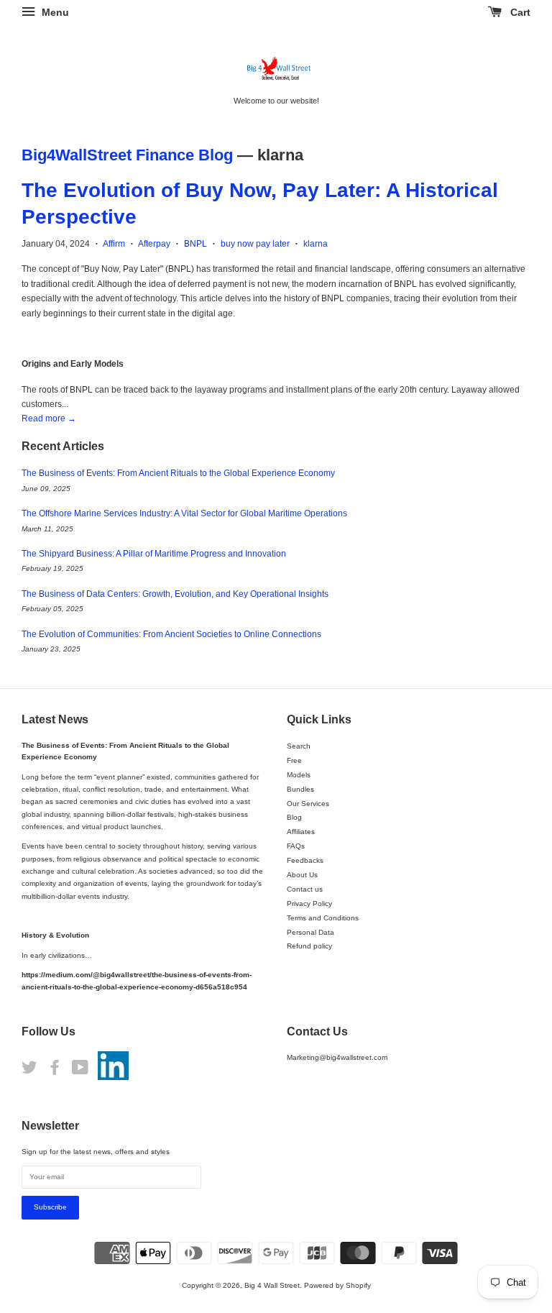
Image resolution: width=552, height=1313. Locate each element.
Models (298, 775)
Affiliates (301, 832)
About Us (302, 875)
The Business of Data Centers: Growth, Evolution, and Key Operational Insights (175, 594)
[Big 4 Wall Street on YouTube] (80, 1071)
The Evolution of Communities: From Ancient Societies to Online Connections (171, 634)
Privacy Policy (309, 903)
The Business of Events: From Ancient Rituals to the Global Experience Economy (178, 473)
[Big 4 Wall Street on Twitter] (29, 1071)
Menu (54, 12)
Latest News (55, 719)
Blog (294, 817)
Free (294, 760)
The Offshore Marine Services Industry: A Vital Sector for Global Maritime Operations (184, 513)
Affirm (114, 244)
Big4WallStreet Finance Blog (127, 155)
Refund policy (309, 946)
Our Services (308, 804)
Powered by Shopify (337, 1285)
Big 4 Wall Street (272, 1285)
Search (298, 746)
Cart (518, 12)
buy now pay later (255, 244)
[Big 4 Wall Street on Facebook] (55, 1071)
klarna (315, 244)
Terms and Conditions (323, 918)
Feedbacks (305, 860)
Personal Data (310, 932)
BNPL (195, 244)
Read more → (49, 418)
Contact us (305, 889)
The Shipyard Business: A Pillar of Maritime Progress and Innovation (154, 554)
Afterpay (154, 244)
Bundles (300, 789)
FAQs (296, 846)
